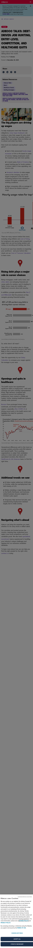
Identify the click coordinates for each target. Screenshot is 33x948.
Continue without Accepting (25, 896)
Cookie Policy (23, 921)
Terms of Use (21, 928)
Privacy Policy (6, 922)
